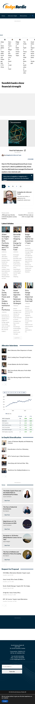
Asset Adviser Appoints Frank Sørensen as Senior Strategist (17, 296)
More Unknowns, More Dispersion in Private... (20, 350)
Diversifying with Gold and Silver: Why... (18, 463)
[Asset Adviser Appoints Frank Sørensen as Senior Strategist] (17, 285)
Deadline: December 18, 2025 (9, 601)
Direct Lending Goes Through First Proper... (20, 357)
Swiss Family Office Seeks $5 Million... (13, 579)
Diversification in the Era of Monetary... (18, 449)
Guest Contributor (7, 496)
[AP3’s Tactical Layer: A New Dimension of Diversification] (4, 456)
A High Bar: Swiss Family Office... (12, 592)
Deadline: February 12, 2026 (9, 594)
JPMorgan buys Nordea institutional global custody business (9, 216)
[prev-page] (3, 384)
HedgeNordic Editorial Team (13, 155)
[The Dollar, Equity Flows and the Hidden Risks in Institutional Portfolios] (27, 39)
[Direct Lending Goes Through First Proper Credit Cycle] (4, 357)
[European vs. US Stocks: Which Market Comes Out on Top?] (27, 538)
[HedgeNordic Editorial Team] (3, 155)
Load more (17, 338)
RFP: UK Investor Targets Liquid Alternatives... (15, 599)
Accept (5, 701)
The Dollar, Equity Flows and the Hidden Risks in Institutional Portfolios (25, 57)
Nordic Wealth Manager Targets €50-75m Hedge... (17, 586)
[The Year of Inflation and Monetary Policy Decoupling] (27, 554)
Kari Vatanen (6, 511)
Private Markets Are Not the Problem (18, 364)
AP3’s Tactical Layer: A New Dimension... (19, 456)
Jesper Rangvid (6, 541)
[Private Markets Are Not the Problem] (4, 364)
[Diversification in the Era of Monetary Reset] (4, 449)
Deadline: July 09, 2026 (8, 575)
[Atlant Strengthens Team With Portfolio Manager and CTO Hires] (4, 39)
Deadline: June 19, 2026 (8, 581)
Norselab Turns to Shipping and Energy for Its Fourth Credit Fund (10, 55)
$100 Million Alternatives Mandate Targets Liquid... (17, 573)
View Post (7, 500)
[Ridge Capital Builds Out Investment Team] (19, 39)
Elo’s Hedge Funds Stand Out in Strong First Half (29, 295)
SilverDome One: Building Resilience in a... (19, 470)
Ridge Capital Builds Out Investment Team (29, 238)
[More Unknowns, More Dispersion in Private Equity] (4, 350)
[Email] (20, 186)
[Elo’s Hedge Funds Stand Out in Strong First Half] (29, 285)
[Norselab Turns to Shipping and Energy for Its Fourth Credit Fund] (12, 39)
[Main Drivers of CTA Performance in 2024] (27, 524)
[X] (12, 186)
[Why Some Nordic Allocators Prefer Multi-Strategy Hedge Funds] (4, 371)
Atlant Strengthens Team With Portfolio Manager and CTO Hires (5, 242)
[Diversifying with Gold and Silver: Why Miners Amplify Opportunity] (4, 463)
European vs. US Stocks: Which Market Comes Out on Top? (12, 537)
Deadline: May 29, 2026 (8, 588)
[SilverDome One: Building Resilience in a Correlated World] (4, 470)
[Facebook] (16, 186)
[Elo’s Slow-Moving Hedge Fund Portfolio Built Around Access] (4, 378)
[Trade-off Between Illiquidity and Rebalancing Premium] (4, 442)
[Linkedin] (8, 186)
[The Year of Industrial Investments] (27, 509)
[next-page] (5, 384)
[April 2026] (17, 133)
